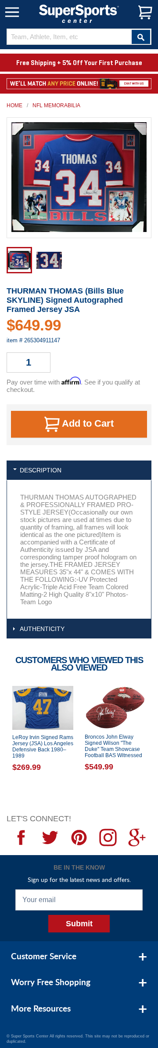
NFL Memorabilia (56, 105)
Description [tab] (40, 470)
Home (14, 105)
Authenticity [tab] (42, 628)
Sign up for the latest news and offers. (79, 879)
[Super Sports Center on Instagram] (107, 837)
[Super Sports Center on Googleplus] (136, 837)
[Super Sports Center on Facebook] (21, 837)
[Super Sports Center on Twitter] (50, 837)
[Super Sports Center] (79, 13)
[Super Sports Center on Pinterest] (79, 837)
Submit (79, 923)
